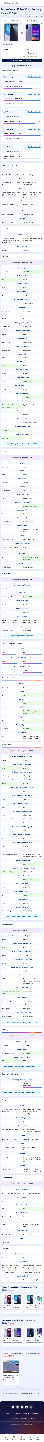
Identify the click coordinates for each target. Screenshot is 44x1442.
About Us (9, 1413)
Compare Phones (12, 1393)
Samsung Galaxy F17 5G (30, 44)
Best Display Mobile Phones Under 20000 (22, 444)
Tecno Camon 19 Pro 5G (9, 44)
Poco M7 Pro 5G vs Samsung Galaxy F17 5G (13, 1343)
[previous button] (4, 1303)
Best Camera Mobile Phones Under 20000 (22, 916)
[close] (20, 23)
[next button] (39, 1303)
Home (3, 1393)
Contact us (25, 1413)
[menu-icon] (2, 3)
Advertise (34, 1413)
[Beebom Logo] (11, 3)
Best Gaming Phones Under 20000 (22, 635)
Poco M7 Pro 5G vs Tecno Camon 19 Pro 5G (13, 1310)
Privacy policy (14, 1418)
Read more (39, 16)
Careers (17, 1413)
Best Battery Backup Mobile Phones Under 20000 (22, 1066)
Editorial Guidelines (27, 1418)
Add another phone (22, 60)
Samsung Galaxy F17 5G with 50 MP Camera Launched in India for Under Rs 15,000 (10, 1378)
